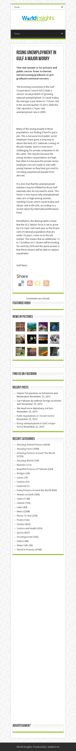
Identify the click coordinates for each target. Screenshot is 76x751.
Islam (20, 498)
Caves (20, 477)
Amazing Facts (24, 448)
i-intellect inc (53, 746)
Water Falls (22, 545)
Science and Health (27, 528)
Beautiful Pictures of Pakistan (32, 469)
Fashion (21, 481)
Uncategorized (24, 536)
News (20, 511)
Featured (21, 486)
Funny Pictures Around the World (34, 490)
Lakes (20, 507)
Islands (21, 503)
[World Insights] (38, 20)
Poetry (20, 520)
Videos (20, 541)
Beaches (21, 464)
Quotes (21, 524)
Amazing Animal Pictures (30, 444)
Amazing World (25, 460)
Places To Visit (24, 515)
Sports (20, 532)
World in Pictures (25, 549)
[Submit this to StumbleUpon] (30, 283)
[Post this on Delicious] (21, 283)
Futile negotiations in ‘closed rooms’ (35, 415)
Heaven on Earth (25, 494)
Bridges (21, 473)
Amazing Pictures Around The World (36, 453)
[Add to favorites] (38, 283)
